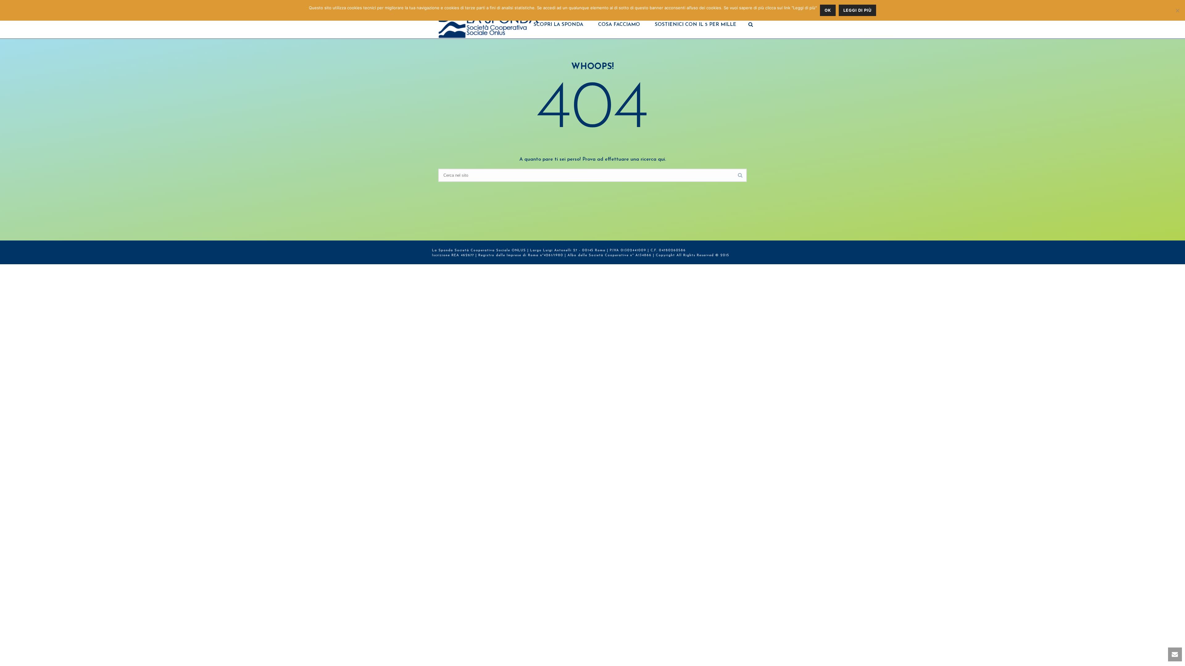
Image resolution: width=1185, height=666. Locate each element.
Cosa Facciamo (619, 24)
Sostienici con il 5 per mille (695, 24)
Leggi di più (857, 10)
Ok (828, 10)
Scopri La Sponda (558, 24)
